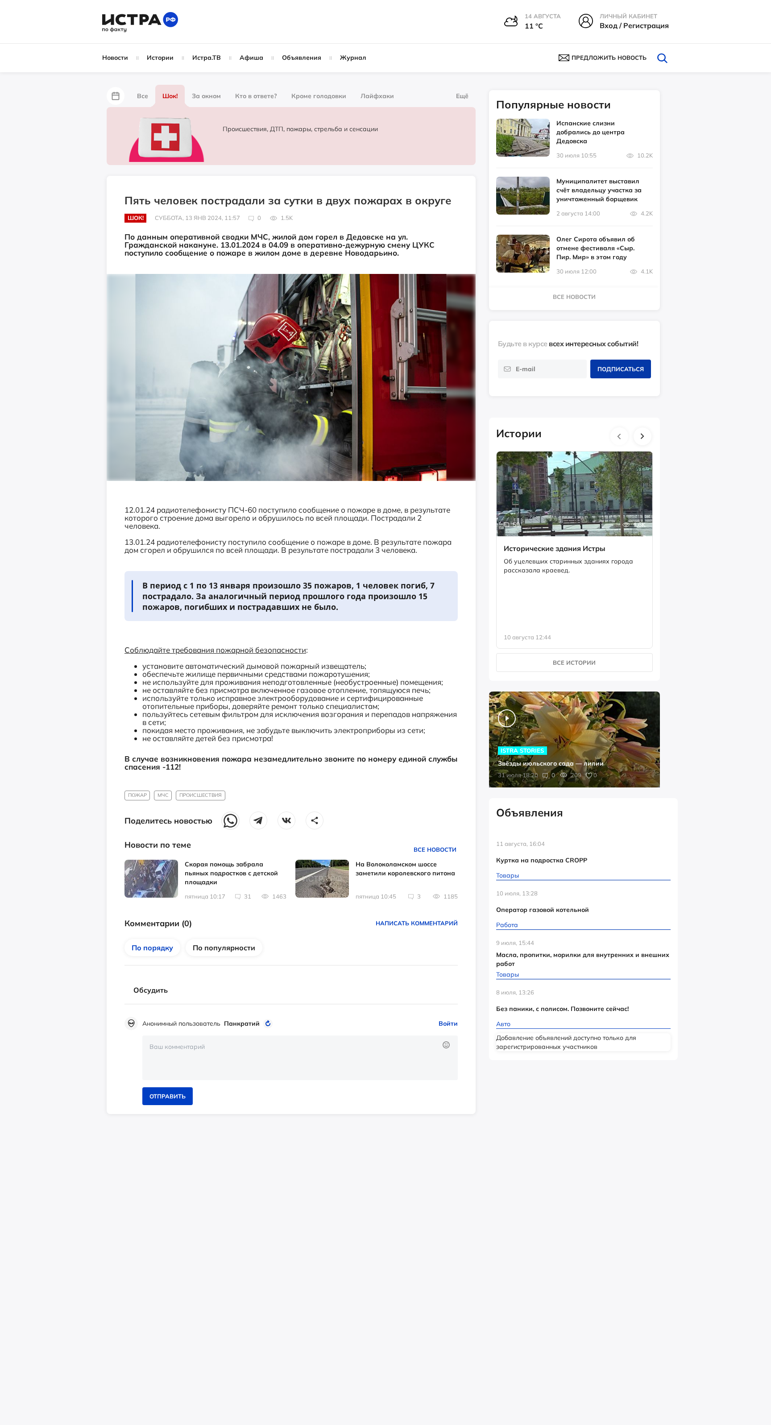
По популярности (224, 947)
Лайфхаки (377, 96)
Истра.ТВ (206, 58)
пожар (137, 795)
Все (142, 96)
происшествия (200, 795)
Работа (507, 925)
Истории (160, 58)
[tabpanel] (575, 541)
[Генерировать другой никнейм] (269, 1023)
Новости (115, 58)
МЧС (163, 795)
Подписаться (620, 369)
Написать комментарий (417, 923)
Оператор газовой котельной (542, 910)
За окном (206, 96)
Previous (619, 436)
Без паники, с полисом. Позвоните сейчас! (562, 1009)
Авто (503, 1024)
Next (642, 436)
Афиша (251, 58)
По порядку (152, 947)
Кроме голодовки (318, 96)
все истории (574, 662)
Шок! (170, 96)
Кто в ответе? (256, 96)
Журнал (353, 58)
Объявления (301, 58)
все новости (574, 296)
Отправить (167, 1096)
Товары (507, 875)
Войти (448, 1023)
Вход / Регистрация (634, 25)
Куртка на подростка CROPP (541, 860)
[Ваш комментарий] (300, 1058)
